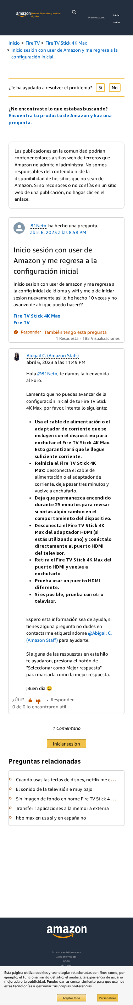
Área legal (66, 965)
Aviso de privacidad (66, 956)
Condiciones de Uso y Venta (66, 952)
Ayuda (66, 961)
